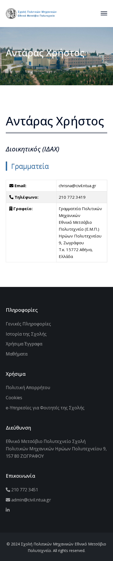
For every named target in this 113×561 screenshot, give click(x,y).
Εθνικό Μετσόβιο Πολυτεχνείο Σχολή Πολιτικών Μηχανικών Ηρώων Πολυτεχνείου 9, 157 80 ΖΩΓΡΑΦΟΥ (56, 448)
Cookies (14, 398)
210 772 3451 (24, 490)
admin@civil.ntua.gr (30, 500)
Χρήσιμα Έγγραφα (24, 344)
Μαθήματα (16, 354)
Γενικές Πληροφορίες (28, 324)
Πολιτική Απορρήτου (28, 387)
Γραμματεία (30, 166)
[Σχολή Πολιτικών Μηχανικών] (31, 13)
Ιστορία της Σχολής (26, 334)
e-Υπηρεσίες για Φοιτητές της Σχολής (45, 408)
